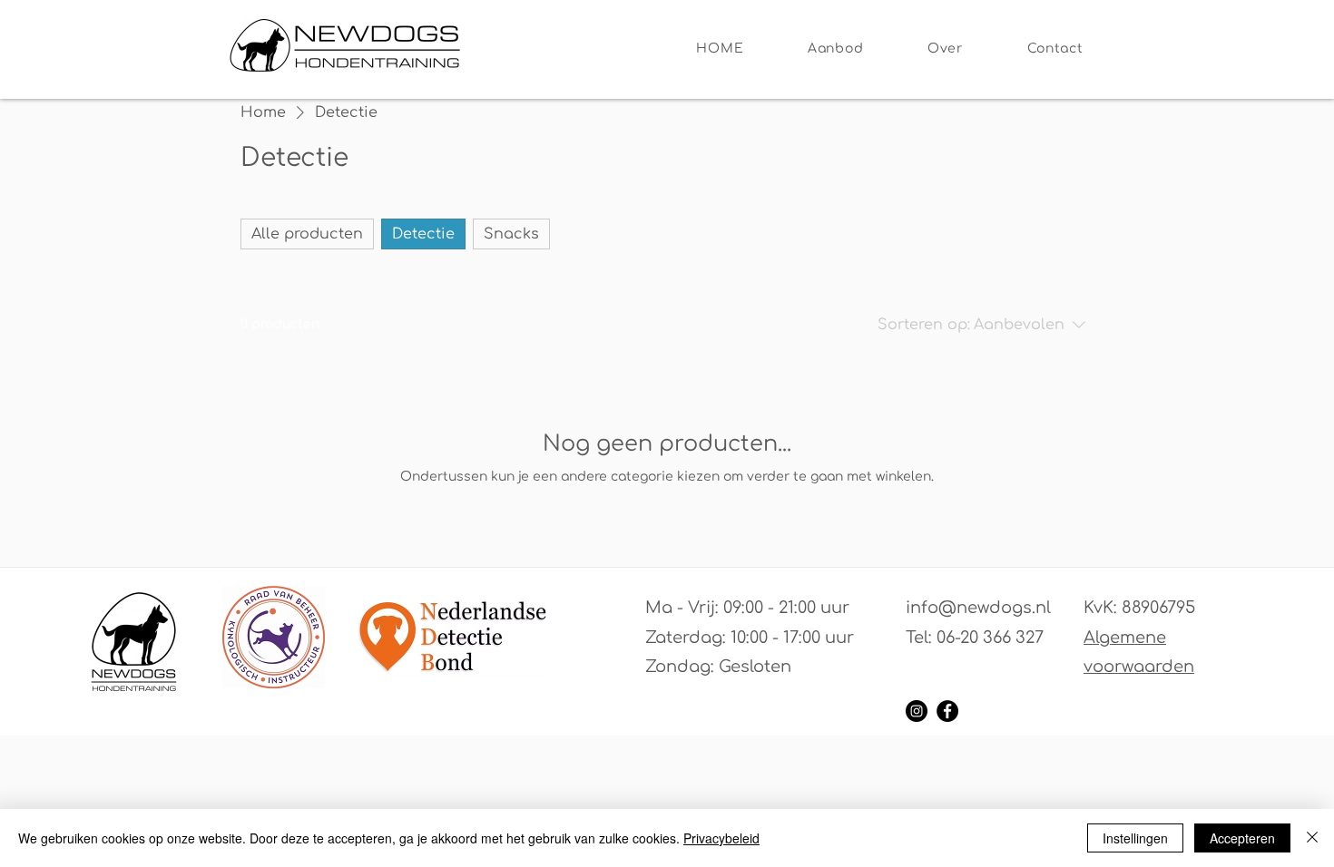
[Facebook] (947, 711)
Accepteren (1242, 838)
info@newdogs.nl (978, 608)
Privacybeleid (721, 838)
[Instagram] (916, 711)
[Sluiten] (1312, 837)
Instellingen (1135, 838)
